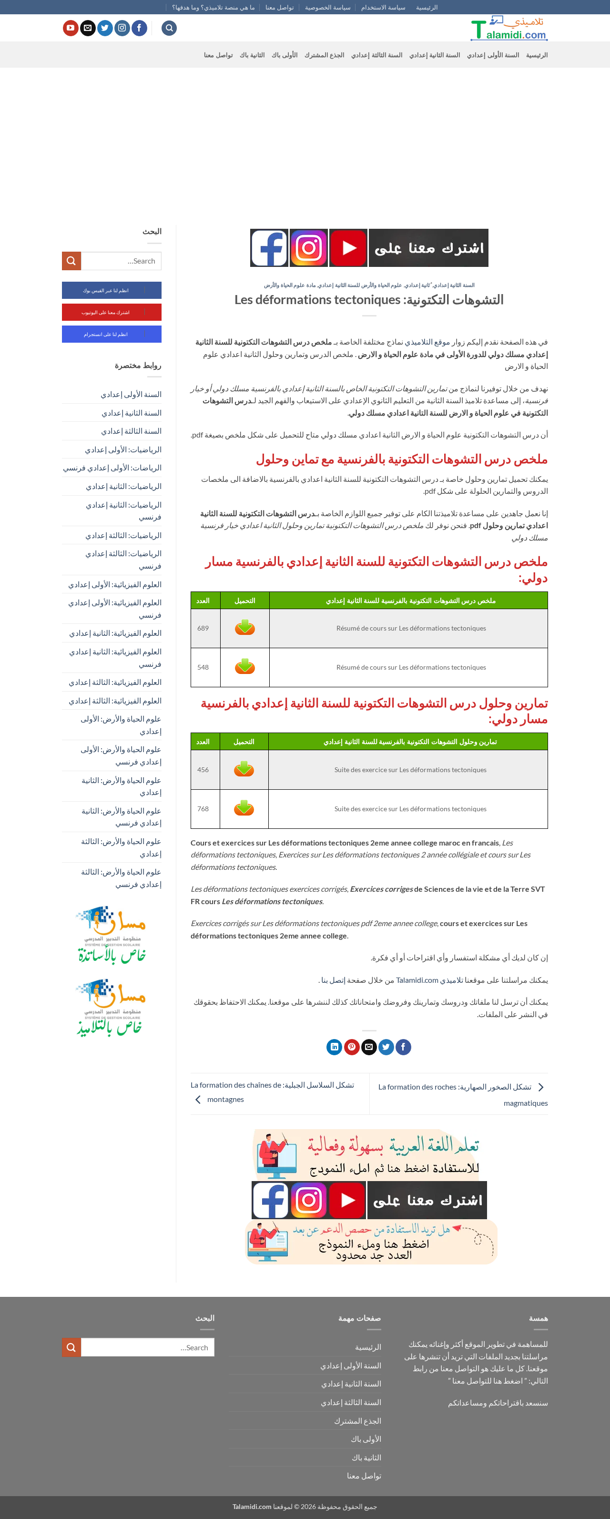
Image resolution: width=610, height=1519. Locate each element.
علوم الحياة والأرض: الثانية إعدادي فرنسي (121, 816)
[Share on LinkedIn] (334, 1047)
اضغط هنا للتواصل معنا (487, 1380)
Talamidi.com (417, 979)
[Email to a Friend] (369, 1047)
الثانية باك (252, 55)
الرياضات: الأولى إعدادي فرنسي (112, 467)
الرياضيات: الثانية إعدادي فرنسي (124, 510)
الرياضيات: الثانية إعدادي (124, 485)
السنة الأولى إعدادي (493, 55)
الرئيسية (427, 7)
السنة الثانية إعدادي (435, 55)
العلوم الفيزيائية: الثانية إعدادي (115, 632)
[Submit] (71, 261)
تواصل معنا (279, 7)
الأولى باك (285, 55)
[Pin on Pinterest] (352, 1047)
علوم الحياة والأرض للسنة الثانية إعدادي (360, 285)
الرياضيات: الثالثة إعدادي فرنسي (123, 559)
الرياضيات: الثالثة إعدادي (123, 535)
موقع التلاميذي (427, 341)
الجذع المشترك (325, 55)
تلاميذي (451, 979)
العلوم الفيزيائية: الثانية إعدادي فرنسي (115, 657)
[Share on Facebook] (403, 1047)
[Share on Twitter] (386, 1047)
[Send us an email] (88, 28)
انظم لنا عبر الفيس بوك (106, 290)
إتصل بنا (333, 979)
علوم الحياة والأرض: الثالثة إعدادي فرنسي (121, 877)
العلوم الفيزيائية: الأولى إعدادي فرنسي (115, 608)
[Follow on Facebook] (139, 28)
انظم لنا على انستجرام (106, 334)
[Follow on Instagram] (122, 28)
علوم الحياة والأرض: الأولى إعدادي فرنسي (121, 755)
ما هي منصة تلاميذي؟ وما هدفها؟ (213, 7)
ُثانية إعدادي (417, 285)
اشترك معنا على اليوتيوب (105, 312)
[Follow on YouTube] (71, 28)
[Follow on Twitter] (105, 28)
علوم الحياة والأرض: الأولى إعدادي (121, 724)
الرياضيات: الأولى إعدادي (123, 449)
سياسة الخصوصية (328, 7)
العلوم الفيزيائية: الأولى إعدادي (115, 584)
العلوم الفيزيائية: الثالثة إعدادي (115, 681)
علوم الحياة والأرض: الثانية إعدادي (121, 786)
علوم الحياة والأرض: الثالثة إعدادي (121, 847)
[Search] (169, 28)
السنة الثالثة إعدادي (377, 55)
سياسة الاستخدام (383, 7)
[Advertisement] (305, 139)
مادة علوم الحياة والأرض (290, 285)
